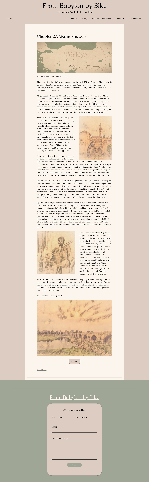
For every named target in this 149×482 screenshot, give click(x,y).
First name (57, 417)
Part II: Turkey (42, 370)
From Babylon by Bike (74, 5)
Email (54, 427)
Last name (81, 417)
